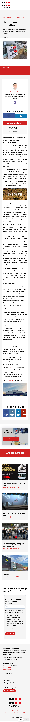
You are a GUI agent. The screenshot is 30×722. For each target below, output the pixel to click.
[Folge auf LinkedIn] (14, 683)
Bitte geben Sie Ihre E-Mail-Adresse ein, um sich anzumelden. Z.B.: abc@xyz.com (14, 611)
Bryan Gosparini (15, 91)
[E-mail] (15, 102)
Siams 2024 (6, 574)
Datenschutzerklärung (15, 715)
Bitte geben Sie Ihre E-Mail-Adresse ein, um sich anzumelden (13, 601)
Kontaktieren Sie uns (11, 439)
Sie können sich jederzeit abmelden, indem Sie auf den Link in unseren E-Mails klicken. (15, 629)
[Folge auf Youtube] (10, 683)
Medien (5, 17)
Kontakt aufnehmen (9, 690)
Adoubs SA (12, 368)
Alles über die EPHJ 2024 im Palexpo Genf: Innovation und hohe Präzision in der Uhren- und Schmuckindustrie (14, 544)
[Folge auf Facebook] (4, 683)
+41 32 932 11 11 (7, 667)
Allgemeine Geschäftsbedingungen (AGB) (15, 713)
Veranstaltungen (11, 17)
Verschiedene (20, 17)
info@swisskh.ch (7, 669)
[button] (23, 719)
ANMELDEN (10, 634)
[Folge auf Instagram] (7, 683)
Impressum (15, 710)
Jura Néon (12, 380)
